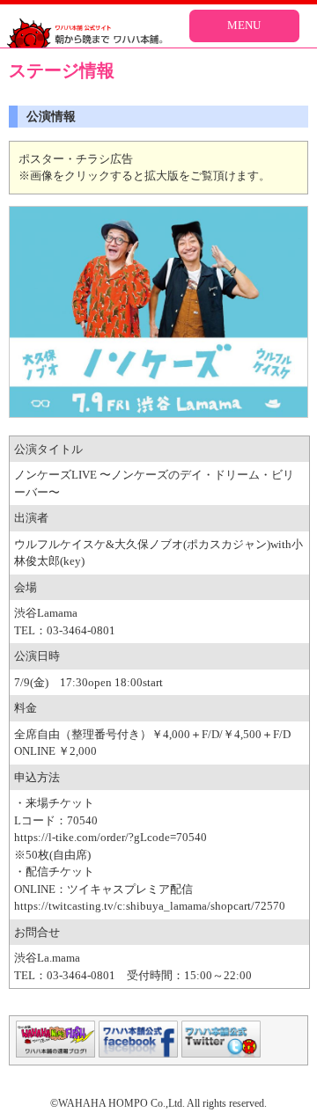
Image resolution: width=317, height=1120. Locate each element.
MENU (244, 25)
